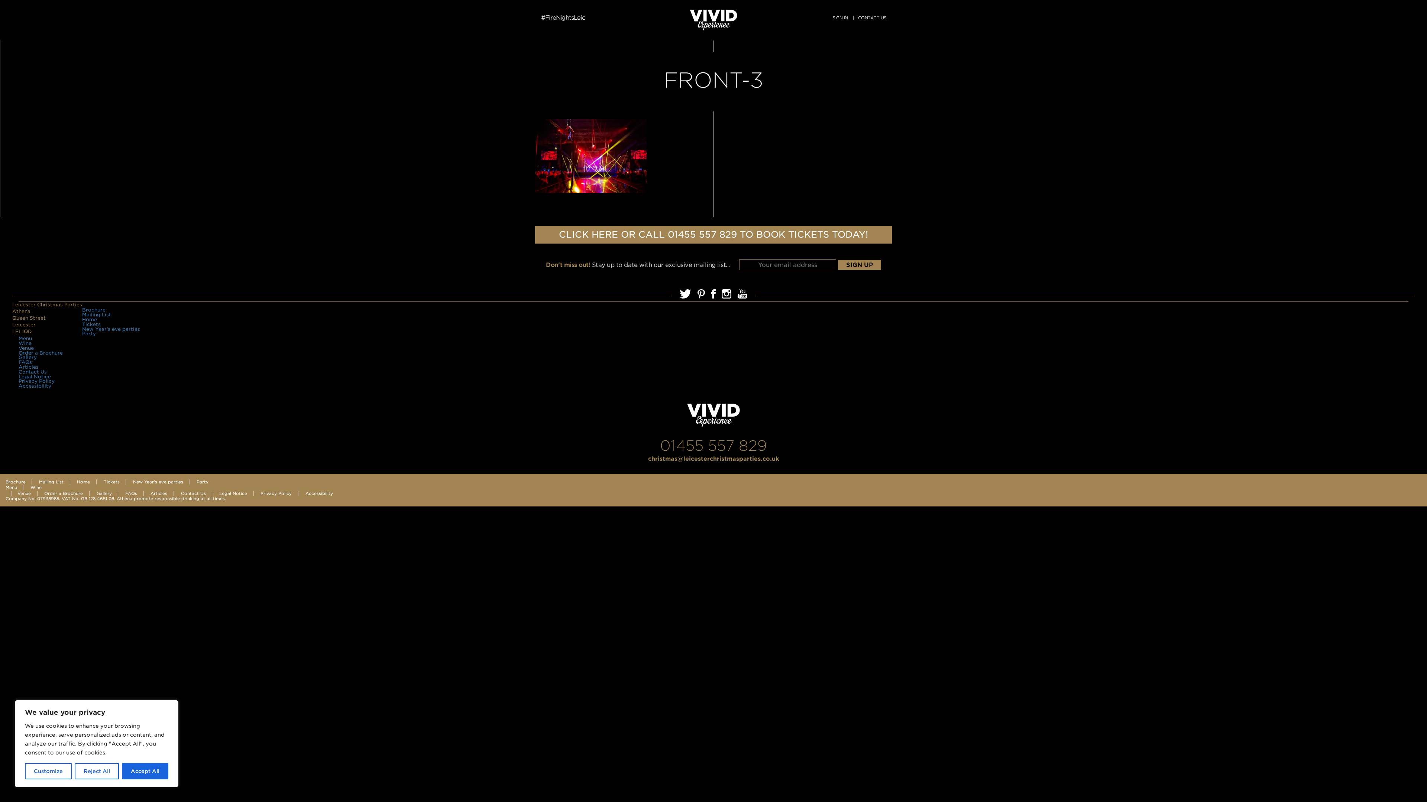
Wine (25, 343)
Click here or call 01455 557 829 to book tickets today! (713, 234)
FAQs (25, 362)
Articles (29, 367)
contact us (872, 17)
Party (89, 333)
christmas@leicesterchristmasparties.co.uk (713, 459)
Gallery (28, 357)
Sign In (840, 17)
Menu (25, 338)
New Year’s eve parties (111, 329)
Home (89, 319)
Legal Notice (35, 376)
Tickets (91, 324)
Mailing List (96, 314)
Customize (48, 771)
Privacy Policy (37, 381)
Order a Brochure (41, 353)
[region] (96, 743)
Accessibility (35, 386)
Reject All (97, 771)
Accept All (145, 771)
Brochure (94, 310)
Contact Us (33, 372)
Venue (26, 348)
